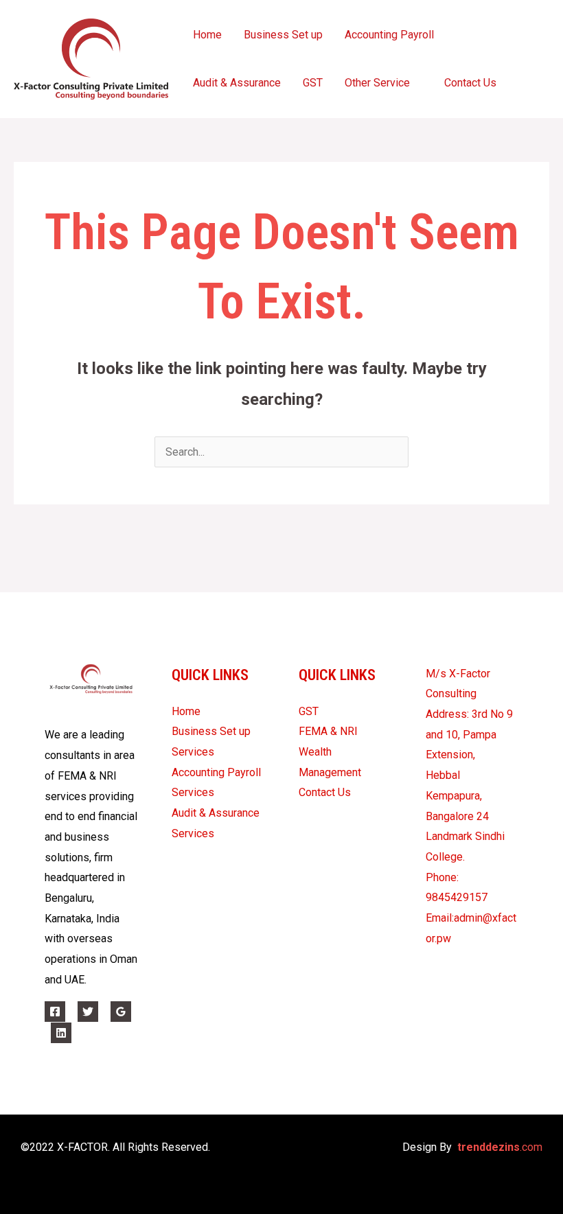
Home (207, 34)
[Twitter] (88, 1011)
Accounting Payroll (389, 34)
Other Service (377, 82)
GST (313, 82)
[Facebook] (55, 1011)
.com (499, 1147)
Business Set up (283, 34)
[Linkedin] (61, 1033)
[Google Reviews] (121, 1011)
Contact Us (470, 82)
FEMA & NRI (328, 731)
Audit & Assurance (237, 82)
